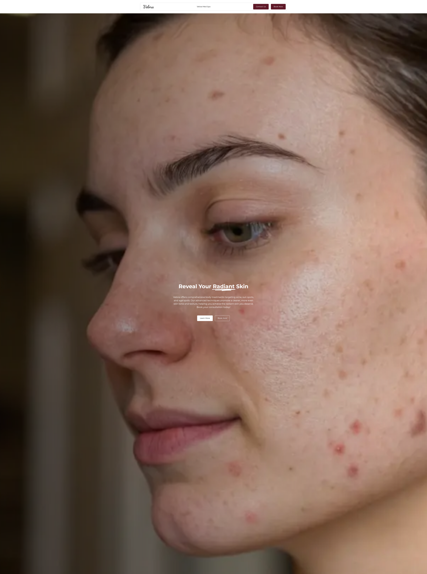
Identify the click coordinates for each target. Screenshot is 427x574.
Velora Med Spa (203, 7)
